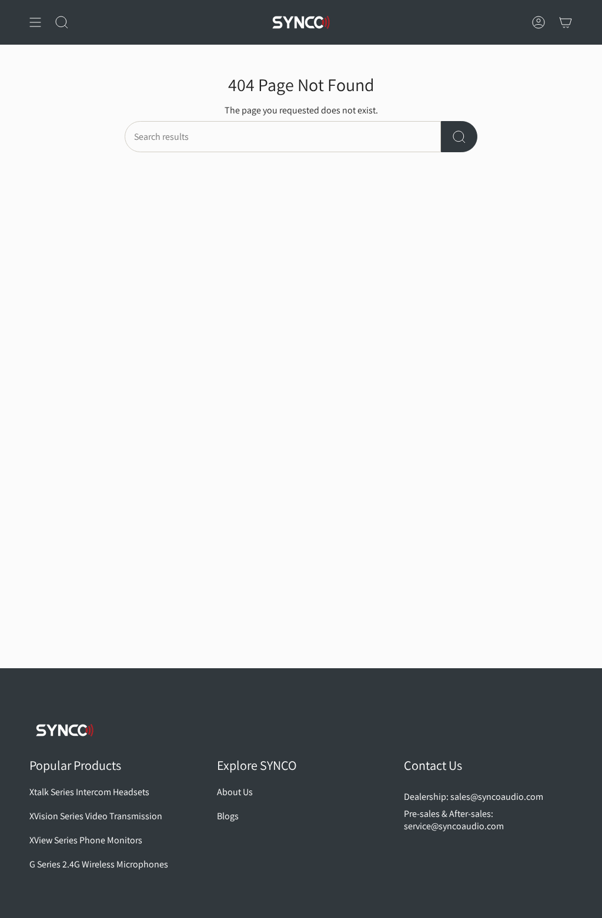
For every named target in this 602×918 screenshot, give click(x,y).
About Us (235, 792)
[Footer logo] (64, 730)
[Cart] (565, 22)
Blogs (228, 816)
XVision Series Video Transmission (95, 816)
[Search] (459, 136)
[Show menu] (35, 22)
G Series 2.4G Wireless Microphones (98, 864)
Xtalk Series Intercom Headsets (89, 792)
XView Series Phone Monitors (85, 840)
